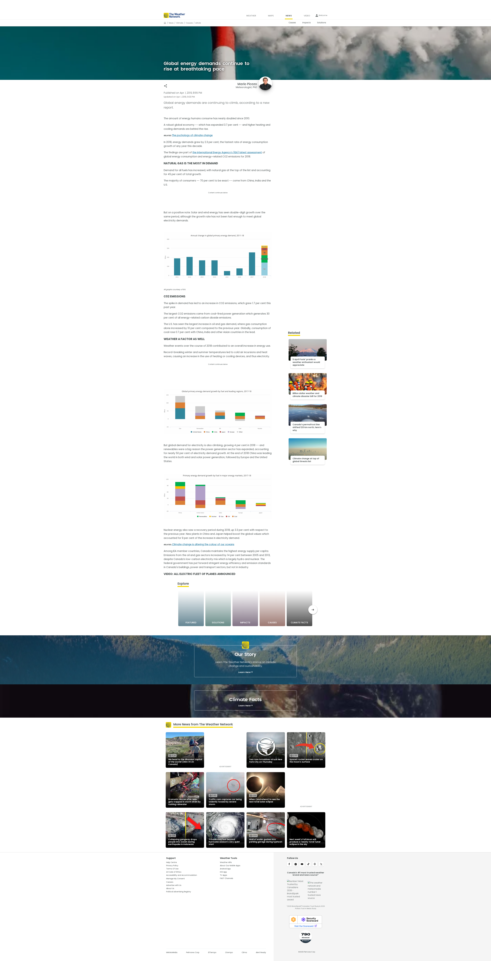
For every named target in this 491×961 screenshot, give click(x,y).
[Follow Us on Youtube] (302, 864)
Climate (179, 23)
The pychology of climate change (192, 135)
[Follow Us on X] (321, 864)
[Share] (165, 86)
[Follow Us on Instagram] (295, 864)
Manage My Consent (175, 878)
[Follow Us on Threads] (315, 864)
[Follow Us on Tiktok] (308, 864)
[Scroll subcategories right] (312, 609)
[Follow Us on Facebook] (289, 864)
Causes (189, 23)
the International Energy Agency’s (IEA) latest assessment (227, 152)
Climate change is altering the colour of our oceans (202, 544)
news (171, 23)
